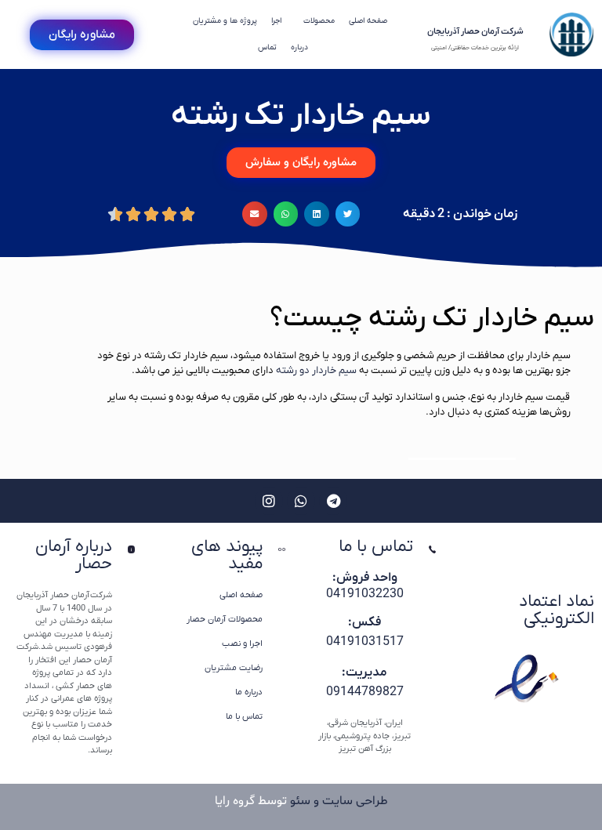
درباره (299, 47)
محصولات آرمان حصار (225, 619)
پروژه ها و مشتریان (225, 21)
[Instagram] (269, 501)
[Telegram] (333, 501)
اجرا (276, 21)
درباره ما (249, 692)
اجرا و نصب (242, 643)
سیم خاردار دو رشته (316, 370)
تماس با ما (244, 716)
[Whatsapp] (301, 501)
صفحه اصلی (368, 21)
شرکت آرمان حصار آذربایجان (475, 31)
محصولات (319, 21)
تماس (267, 47)
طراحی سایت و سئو (339, 801)
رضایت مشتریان (234, 667)
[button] (348, 214)
